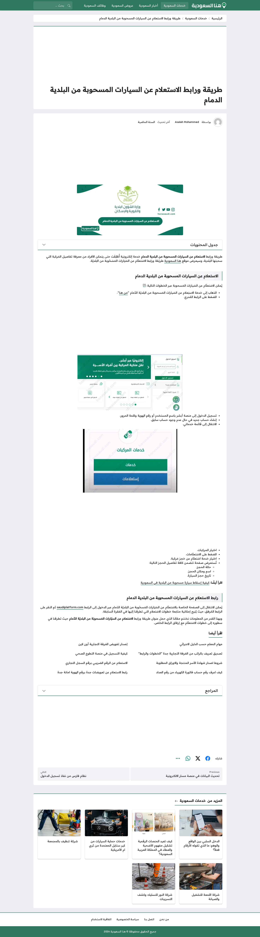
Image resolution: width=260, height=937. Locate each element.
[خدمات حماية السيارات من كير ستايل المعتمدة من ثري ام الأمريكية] (106, 834)
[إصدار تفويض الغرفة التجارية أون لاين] (83, 644)
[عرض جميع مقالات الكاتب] (217, 122)
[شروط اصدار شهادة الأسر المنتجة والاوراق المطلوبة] (177, 663)
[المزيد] (178, 758)
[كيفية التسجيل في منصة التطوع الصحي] (83, 653)
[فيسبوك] (208, 758)
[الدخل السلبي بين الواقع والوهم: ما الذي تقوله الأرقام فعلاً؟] (200, 834)
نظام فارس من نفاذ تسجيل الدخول (63, 776)
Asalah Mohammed (187, 122)
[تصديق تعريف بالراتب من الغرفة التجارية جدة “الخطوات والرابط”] (177, 653)
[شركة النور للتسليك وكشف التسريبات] (153, 883)
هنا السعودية (172, 261)
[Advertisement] (130, 55)
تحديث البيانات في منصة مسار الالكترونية (192, 776)
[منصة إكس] (198, 758)
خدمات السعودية (196, 18)
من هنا (123, 292)
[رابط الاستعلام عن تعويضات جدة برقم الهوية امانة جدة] (83, 672)
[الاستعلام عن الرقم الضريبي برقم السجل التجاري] (83, 663)
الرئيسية (217, 18)
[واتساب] (188, 758)
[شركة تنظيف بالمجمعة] (59, 834)
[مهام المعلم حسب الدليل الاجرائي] (177, 644)
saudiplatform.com (70, 607)
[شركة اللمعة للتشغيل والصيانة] (200, 883)
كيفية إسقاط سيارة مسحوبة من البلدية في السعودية (175, 582)
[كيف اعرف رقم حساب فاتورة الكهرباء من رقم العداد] (177, 672)
